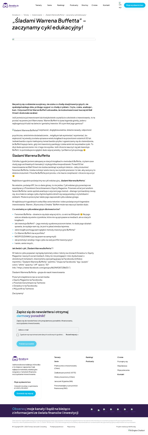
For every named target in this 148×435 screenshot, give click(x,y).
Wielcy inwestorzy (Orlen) (64, 377)
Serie (49, 5)
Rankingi (60, 5)
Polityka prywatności (56, 427)
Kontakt (106, 5)
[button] (136, 430)
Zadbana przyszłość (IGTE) (65, 372)
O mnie (94, 5)
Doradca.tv (7, 4)
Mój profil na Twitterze (24, 288)
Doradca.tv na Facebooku (25, 285)
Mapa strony (71, 427)
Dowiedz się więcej (25, 393)
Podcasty (74, 5)
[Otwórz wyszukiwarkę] (120, 5)
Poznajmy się (122, 361)
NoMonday (132, 427)
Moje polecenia (123, 370)
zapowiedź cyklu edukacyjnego (64, 197)
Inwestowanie (37, 15)
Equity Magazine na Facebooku (28, 280)
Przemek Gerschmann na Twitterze (29, 283)
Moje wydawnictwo (134, 5)
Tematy (38, 5)
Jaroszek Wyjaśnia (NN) (63, 381)
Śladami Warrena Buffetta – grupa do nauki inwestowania (38, 272)
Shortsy (85, 5)
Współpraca (122, 366)
